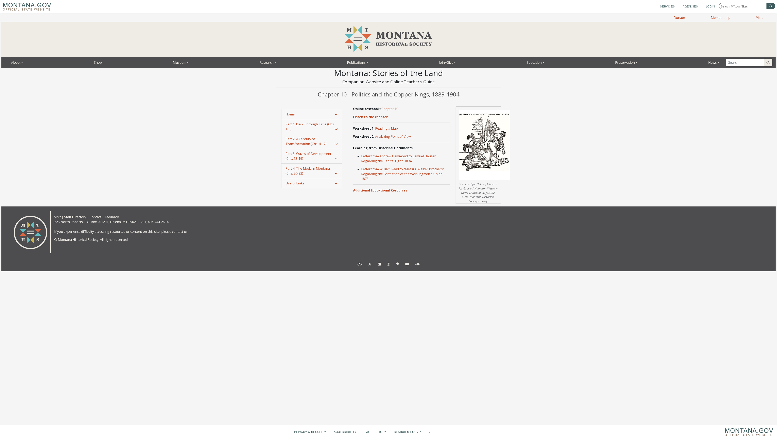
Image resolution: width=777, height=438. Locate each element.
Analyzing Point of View (393, 136)
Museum (179, 62)
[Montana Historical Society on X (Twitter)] (370, 264)
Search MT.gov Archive (413, 432)
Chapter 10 (389, 109)
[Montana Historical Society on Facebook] (359, 264)
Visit (759, 17)
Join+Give (446, 62)
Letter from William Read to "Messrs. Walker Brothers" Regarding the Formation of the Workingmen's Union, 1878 (402, 174)
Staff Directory (75, 217)
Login (710, 6)
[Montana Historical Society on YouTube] (407, 264)
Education (534, 62)
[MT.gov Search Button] (770, 6)
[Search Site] (768, 62)
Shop (98, 62)
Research (267, 62)
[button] (311, 114)
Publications (356, 62)
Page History (375, 432)
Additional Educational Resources (380, 190)
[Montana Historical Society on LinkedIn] (379, 264)
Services (667, 6)
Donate (679, 17)
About (15, 62)
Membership (720, 17)
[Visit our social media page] (417, 264)
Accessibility (345, 432)
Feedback (112, 217)
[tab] (311, 114)
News (712, 62)
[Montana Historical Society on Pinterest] (397, 264)
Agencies (690, 6)
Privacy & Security (310, 432)
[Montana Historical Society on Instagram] (388, 264)
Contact (95, 217)
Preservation (625, 62)
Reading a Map (386, 128)
